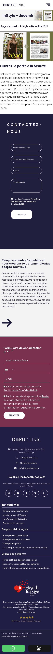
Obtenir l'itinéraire (28, 463)
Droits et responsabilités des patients (21, 564)
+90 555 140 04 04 (29, 457)
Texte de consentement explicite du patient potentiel (26, 400)
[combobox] (7, 369)
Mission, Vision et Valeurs (14, 515)
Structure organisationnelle (16, 511)
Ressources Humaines (13, 523)
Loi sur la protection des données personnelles (25, 547)
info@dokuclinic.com (29, 468)
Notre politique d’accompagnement (20, 560)
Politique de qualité (12, 543)
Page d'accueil (9, 26)
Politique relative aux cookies (16, 539)
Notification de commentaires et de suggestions (26, 568)
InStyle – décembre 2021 (34, 26)
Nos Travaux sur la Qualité (15, 519)
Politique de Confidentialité (23, 202)
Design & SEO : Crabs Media (19, 637)
